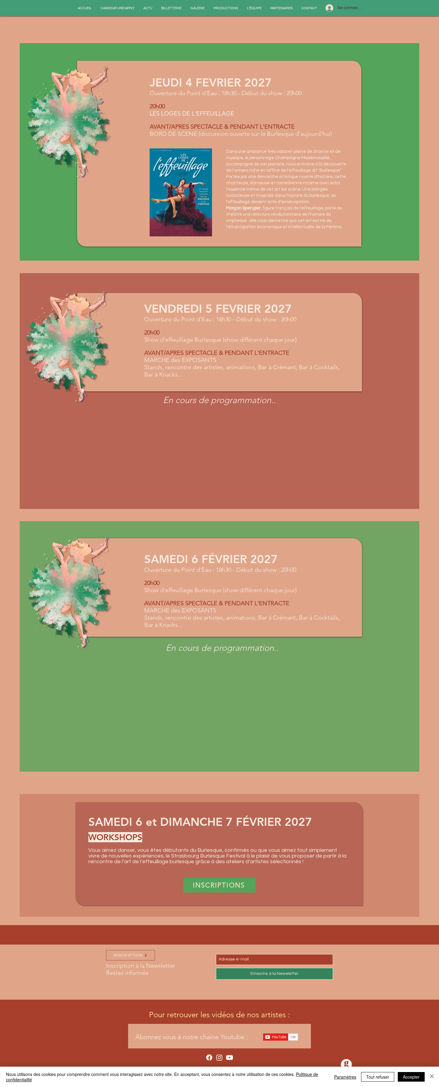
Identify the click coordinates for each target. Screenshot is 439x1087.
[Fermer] (431, 1076)
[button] (117, 8)
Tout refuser (377, 1077)
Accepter (411, 1077)
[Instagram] (219, 1057)
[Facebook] (209, 1057)
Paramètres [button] (345, 1077)
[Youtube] (229, 1057)
